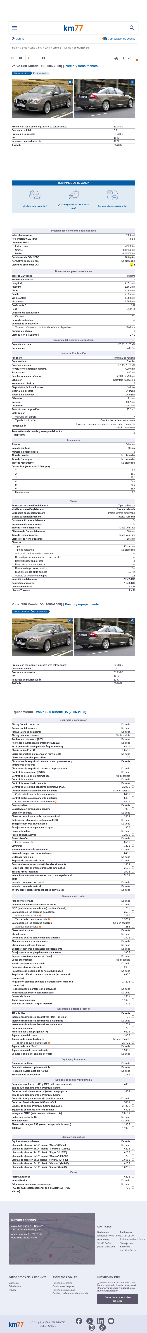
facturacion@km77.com (132, 1239)
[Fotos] (20, 58)
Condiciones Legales (63, 1286)
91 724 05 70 (35, 1234)
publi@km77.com (106, 1246)
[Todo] (43, 58)
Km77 (73, 28)
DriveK (12, 1290)
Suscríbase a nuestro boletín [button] (118, 1299)
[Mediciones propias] (36, 58)
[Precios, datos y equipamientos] (28, 58)
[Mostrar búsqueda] (132, 28)
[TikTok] (102, 1327)
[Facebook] (79, 1321)
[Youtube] (111, 1321)
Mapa (39, 1229)
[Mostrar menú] (14, 28)
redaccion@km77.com (109, 1235)
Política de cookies (62, 1283)
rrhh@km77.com (128, 1250)
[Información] (12, 58)
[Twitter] (89, 1321)
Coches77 (14, 1283)
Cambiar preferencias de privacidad (71, 1293)
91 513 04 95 (30, 1237)
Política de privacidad (64, 1290)
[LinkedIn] (100, 1321)
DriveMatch (15, 1286)
